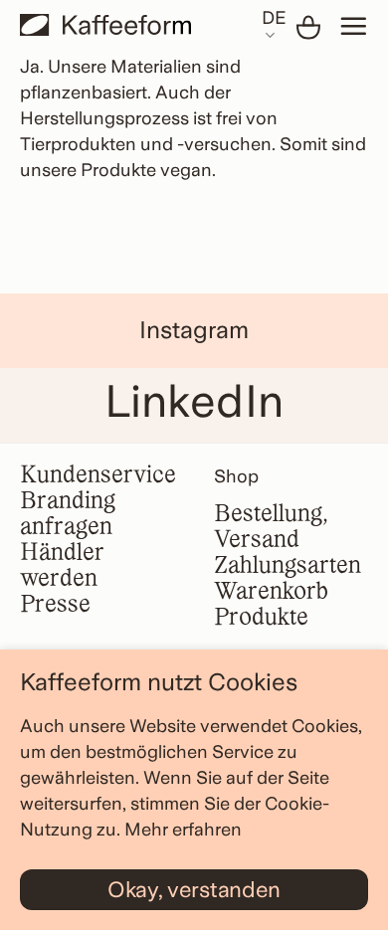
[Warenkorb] (308, 28)
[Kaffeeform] (105, 25)
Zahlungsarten (287, 566)
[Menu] (353, 26)
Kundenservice (98, 476)
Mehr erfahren (183, 829)
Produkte (261, 618)
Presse (55, 605)
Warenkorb (271, 592)
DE (274, 17)
